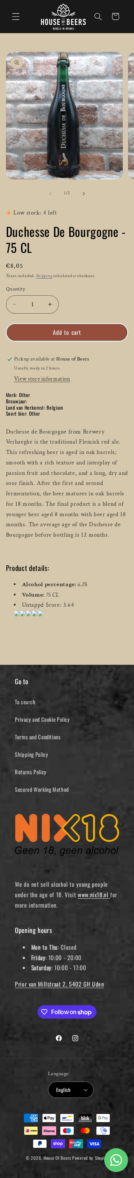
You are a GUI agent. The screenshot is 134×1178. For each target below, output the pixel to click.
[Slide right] (84, 193)
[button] (15, 16)
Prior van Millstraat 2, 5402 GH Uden (59, 983)
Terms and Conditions (38, 737)
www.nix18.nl (94, 894)
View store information (42, 378)
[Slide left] (50, 193)
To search (25, 702)
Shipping (44, 276)
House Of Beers (57, 1158)
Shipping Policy (31, 754)
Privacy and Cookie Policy (42, 719)
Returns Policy (31, 772)
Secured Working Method (42, 789)
